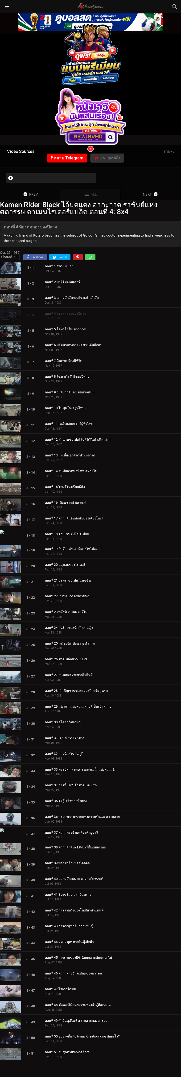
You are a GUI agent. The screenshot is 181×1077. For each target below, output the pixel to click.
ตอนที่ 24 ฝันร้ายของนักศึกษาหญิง (69, 628)
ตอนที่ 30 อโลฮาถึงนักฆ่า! (63, 722)
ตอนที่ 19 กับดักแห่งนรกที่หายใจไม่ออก (72, 549)
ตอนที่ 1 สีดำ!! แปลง (59, 266)
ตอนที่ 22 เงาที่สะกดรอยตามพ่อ (67, 596)
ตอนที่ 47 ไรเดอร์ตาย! (60, 989)
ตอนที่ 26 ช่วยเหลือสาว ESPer (66, 659)
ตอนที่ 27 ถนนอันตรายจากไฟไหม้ (69, 675)
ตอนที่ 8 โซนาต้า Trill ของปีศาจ (67, 376)
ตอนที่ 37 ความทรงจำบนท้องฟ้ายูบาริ (71, 832)
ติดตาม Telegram (67, 157)
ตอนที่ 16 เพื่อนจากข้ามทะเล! (65, 502)
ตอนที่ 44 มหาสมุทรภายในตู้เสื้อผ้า (69, 942)
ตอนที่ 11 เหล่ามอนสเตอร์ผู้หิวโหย (69, 424)
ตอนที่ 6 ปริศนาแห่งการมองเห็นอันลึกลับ (73, 345)
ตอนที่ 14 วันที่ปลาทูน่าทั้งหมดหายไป (71, 471)
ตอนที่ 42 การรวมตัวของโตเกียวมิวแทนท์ (74, 910)
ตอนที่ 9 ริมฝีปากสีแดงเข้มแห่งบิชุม (70, 392)
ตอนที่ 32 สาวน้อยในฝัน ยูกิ (64, 754)
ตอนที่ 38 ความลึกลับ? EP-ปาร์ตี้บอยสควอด (75, 847)
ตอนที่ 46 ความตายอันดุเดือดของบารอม (73, 973)
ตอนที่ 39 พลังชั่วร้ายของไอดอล (67, 863)
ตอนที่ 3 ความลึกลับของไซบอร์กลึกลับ (72, 298)
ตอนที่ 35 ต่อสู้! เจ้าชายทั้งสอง (66, 801)
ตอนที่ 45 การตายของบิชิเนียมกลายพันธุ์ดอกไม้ (78, 957)
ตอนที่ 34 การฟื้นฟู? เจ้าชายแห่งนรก (71, 785)
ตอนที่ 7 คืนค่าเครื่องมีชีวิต (63, 361)
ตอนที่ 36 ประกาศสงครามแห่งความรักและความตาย (82, 817)
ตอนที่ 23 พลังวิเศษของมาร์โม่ (66, 612)
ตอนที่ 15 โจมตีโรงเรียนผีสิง (65, 487)
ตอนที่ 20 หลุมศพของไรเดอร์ (65, 564)
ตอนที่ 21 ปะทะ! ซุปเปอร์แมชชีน (68, 580)
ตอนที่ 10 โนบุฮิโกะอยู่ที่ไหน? (65, 408)
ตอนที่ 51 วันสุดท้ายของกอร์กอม (67, 1052)
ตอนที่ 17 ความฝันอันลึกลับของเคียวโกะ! (74, 518)
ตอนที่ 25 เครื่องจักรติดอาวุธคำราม (70, 643)
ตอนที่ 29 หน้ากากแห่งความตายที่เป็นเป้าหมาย (78, 706)
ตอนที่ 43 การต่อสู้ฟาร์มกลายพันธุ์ (69, 926)
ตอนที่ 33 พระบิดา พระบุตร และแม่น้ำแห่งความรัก (80, 769)
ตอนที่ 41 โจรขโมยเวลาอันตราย (68, 894)
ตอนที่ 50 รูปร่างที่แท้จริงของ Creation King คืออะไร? (82, 1036)
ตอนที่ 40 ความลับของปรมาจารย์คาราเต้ (74, 879)
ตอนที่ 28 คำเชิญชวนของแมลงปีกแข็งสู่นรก (76, 691)
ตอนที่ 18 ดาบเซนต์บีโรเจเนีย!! (67, 534)
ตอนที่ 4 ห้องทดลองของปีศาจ (65, 313)
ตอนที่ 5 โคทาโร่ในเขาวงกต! (65, 329)
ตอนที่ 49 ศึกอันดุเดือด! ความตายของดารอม (76, 1020)
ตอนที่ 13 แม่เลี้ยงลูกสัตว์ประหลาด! (70, 455)
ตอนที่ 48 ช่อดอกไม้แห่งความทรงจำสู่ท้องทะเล (78, 1005)
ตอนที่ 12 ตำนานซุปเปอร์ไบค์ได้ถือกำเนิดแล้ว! (78, 439)
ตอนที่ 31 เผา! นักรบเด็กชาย (65, 738)
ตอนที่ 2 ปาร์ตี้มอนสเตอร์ (62, 282)
